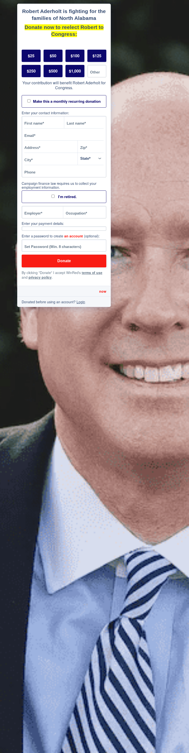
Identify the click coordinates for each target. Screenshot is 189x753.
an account (73, 235)
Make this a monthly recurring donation (67, 101)
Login (81, 302)
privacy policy (40, 277)
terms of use (92, 272)
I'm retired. (67, 196)
